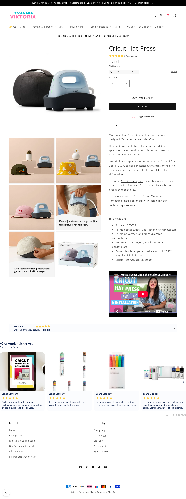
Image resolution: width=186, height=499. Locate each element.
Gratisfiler (99, 440)
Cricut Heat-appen (132, 181)
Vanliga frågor (16, 435)
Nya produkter (101, 451)
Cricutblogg (100, 435)
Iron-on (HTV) (138, 200)
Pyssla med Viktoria (87, 492)
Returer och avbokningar (22, 456)
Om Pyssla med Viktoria (22, 446)
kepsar (138, 139)
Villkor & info (16, 451)
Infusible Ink (154, 200)
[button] (24, 27)
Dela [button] (114, 125)
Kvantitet (113, 77)
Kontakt (13, 430)
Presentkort (100, 446)
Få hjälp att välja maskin (22, 440)
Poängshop (100, 430)
